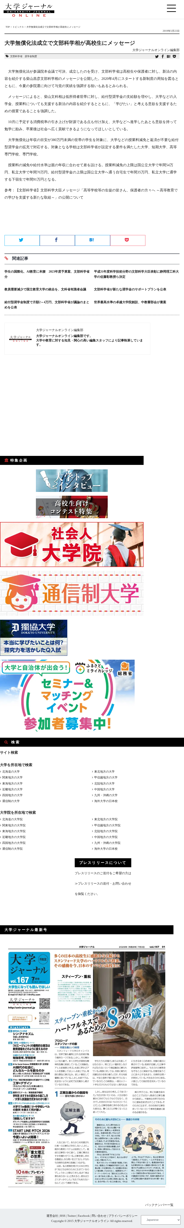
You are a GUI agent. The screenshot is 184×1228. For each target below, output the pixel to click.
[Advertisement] (92, 219)
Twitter (71, 1215)
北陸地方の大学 (104, 783)
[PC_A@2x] (67, 730)
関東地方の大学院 (14, 825)
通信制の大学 (11, 801)
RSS (62, 1215)
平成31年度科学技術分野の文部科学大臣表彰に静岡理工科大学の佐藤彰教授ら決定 (136, 274)
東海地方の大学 (12, 783)
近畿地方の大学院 (14, 837)
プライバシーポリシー (123, 1215)
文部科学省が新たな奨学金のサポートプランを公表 (130, 289)
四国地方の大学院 (14, 843)
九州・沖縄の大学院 (107, 843)
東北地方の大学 (104, 771)
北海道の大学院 (12, 819)
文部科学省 (16, 56)
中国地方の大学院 (106, 837)
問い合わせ (99, 1215)
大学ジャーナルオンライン (91, 1221)
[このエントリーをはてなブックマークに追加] (168, 57)
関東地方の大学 (12, 777)
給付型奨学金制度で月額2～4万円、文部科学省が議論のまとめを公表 (46, 304)
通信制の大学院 (12, 848)
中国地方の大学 (104, 789)
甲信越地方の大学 (106, 777)
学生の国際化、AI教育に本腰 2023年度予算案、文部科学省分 (47, 274)
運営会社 (52, 1215)
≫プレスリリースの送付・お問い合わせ (103, 883)
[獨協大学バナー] (33, 655)
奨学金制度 (31, 56)
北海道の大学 (11, 771)
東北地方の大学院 (106, 819)
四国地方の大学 (12, 795)
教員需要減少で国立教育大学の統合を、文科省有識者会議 (45, 289)
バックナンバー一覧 (159, 1205)
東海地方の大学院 (14, 831)
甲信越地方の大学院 (107, 825)
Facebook (84, 1215)
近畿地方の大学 (12, 789)
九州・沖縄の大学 (106, 795)
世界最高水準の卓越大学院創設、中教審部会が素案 (130, 302)
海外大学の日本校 (106, 801)
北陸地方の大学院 (106, 831)
